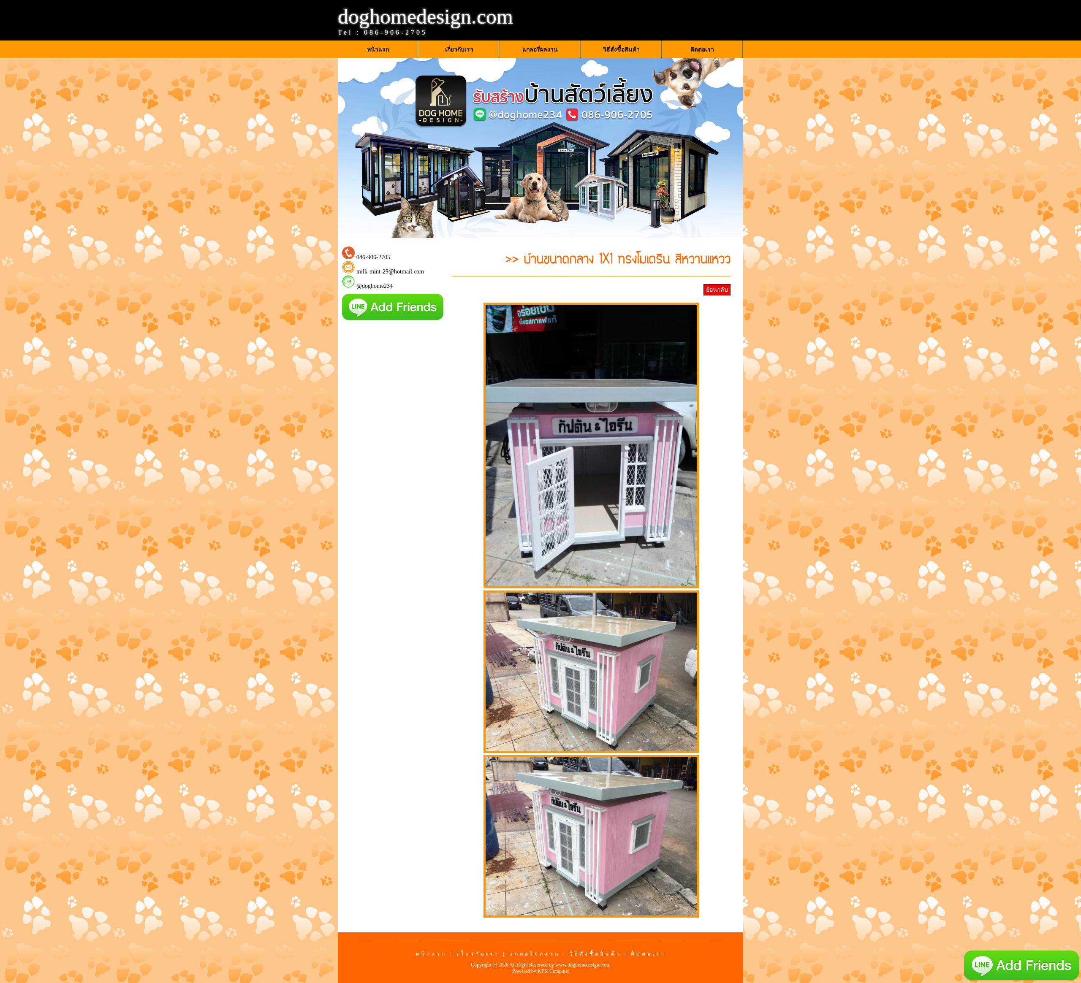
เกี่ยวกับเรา (478, 954)
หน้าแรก (431, 954)
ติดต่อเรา (648, 954)
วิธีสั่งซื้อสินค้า (595, 954)
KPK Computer (553, 971)
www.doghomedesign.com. (582, 965)
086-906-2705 (395, 32)
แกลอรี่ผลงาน (534, 954)
